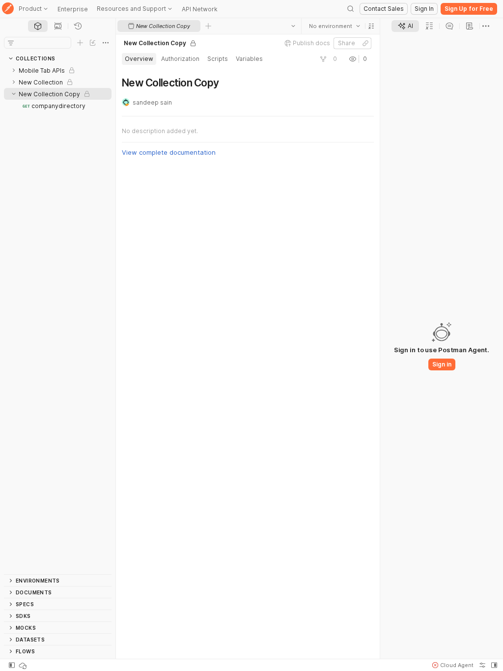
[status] (23, 665)
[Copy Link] (365, 43)
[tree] (58, 319)
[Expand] (14, 70)
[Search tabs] (293, 26)
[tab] (38, 26)
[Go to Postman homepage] (8, 9)
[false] (323, 59)
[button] (371, 26)
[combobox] (334, 26)
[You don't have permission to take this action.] (208, 26)
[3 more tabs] (486, 26)
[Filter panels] (11, 43)
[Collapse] (14, 94)
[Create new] (80, 43)
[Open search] (351, 9)
